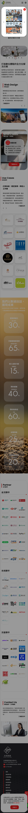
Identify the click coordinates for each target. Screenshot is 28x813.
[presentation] (3, 30)
